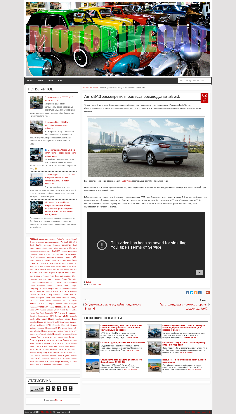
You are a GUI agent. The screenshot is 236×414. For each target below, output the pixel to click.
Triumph (73, 356)
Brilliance (38, 276)
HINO (69, 301)
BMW (45, 272)
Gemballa (56, 295)
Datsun (73, 282)
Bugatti (46, 276)
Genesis (64, 295)
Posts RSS (190, 412)
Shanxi (61, 346)
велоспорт (40, 242)
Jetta (74, 310)
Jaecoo (43, 310)
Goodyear (40, 298)
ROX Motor (60, 343)
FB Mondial (47, 292)
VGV (46, 362)
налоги (41, 251)
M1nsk (32, 325)
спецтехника (45, 254)
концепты (66, 245)
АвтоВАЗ (34, 239)
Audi (64, 266)
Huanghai (73, 304)
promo (41, 340)
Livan (55, 322)
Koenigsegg (71, 313)
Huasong (33, 307)
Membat (41, 328)
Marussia (56, 325)
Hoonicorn (59, 304)
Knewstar (61, 313)
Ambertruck (63, 263)
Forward (33, 295)
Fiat (61, 291)
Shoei (66, 346)
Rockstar (39, 343)
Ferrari (55, 292)
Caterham (33, 279)
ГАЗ (61, 242)
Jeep (56, 310)
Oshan (49, 337)
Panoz (66, 337)
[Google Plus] (208, 292)
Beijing (43, 269)
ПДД (58, 251)
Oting (55, 337)
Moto (40, 81)
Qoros (48, 340)
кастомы (47, 245)
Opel (39, 337)
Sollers (74, 350)
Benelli (66, 269)
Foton (39, 295)
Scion (50, 346)
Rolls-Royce (49, 343)
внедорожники (51, 242)
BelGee (56, 269)
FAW (39, 292)
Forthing (73, 292)
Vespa (41, 362)
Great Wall (50, 298)
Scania (44, 346)
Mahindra (41, 325)
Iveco (32, 310)
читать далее (132, 337)
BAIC (74, 266)
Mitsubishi (38, 331)
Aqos (37, 266)
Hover (66, 304)
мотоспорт (34, 251)
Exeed (32, 292)
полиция (64, 251)
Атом (68, 239)
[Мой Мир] (200, 292)
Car (60, 81)
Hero (63, 301)
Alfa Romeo (47, 263)
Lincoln (40, 322)
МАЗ (56, 248)
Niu (60, 334)
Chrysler (33, 282)
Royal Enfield (71, 343)
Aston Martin (56, 266)
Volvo (74, 361)
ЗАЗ (66, 242)
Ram (53, 340)
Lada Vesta (126, 181)
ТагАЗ (32, 257)
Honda (33, 304)
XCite (41, 365)
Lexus (67, 319)
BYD (61, 276)
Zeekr (54, 365)
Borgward (60, 273)
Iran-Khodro (65, 307)
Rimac (32, 343)
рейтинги (72, 251)
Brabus (68, 273)
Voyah (32, 365)
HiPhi (74, 301)
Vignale (52, 362)
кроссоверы (35, 248)
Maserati (65, 325)
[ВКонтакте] (187, 292)
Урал (32, 260)
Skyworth (53, 350)
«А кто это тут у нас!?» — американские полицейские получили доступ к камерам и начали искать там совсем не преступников (58, 208)
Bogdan (52, 273)
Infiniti (57, 307)
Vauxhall (66, 359)
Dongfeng (34, 288)
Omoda (33, 337)
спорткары (58, 254)
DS (40, 289)
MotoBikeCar (47, 412)
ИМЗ (75, 242)
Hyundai (40, 307)
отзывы (47, 251)
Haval (41, 301)
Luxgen (73, 322)
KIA (55, 313)
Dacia (52, 282)
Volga (57, 362)
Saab (32, 346)
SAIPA (38, 346)
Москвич (73, 248)
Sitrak (32, 350)
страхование (71, 254)
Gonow (32, 298)
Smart (60, 349)
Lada (99, 284)
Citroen (40, 282)
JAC (37, 310)
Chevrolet (72, 279)
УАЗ (75, 257)
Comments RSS (204, 412)
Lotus (67, 322)
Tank (74, 352)
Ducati (44, 289)
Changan (48, 279)
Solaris (67, 350)
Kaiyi (42, 313)
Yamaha (47, 365)
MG (75, 328)
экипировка (56, 260)
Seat (55, 346)
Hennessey (56, 301)
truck (38, 358)
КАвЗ (32, 245)
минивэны (63, 248)
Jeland (62, 310)
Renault (66, 340)
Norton (74, 334)
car (94, 284)
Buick (52, 276)
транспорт (59, 257)
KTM (51, 316)
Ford (67, 291)
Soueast (33, 352)
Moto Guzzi (63, 331)
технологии (40, 257)
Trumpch (45, 359)
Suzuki (63, 352)
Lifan (74, 319)
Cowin (46, 283)
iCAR (47, 307)
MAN (48, 325)
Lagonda (73, 316)
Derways (50, 285)
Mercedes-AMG (51, 328)
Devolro (59, 285)
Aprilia (32, 266)
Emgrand (52, 289)
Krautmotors (43, 316)
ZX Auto (65, 365)
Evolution (73, 289)
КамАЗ (38, 245)
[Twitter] (191, 292)
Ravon (59, 340)
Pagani (60, 337)
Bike (50, 81)
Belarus (49, 269)
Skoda (38, 349)
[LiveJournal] (204, 292)
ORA (44, 337)
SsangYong (42, 352)
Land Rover (48, 319)
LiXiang (60, 322)
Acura (39, 263)
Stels (50, 352)
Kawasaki (49, 313)
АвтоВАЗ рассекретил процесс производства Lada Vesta (132, 96)
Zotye (59, 365)
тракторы (50, 257)
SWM (69, 352)
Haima (58, 298)
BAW (37, 269)
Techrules (45, 356)
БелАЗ (74, 239)
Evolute (66, 289)
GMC (74, 295)
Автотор (52, 239)
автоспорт (43, 239)
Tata (31, 356)
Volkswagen (65, 361)
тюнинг (68, 257)
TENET (53, 356)
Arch (41, 266)
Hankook (66, 298)
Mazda (73, 325)
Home (29, 81)
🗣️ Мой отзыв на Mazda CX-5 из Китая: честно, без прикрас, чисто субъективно (60, 153)
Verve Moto (34, 362)
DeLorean (41, 285)
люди (50, 248)
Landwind (59, 319)
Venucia (73, 359)
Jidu (37, 313)
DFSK (66, 285)
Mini (31, 331)
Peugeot (73, 337)
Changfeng (57, 279)
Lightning (33, 322)
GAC (44, 295)
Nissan (55, 334)
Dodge (74, 285)
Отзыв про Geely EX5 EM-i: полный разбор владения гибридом (57, 125)
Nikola (49, 334)
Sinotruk (73, 346)
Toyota (66, 355)
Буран (32, 242)
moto (56, 331)
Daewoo (58, 282)
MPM (71, 331)
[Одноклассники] (195, 292)
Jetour (68, 310)
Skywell (45, 350)
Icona (52, 307)
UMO (60, 359)
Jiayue (32, 313)
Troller (32, 359)
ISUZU (74, 307)
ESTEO (59, 289)
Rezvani (73, 340)
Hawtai (48, 301)
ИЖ (70, 242)
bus (57, 276)
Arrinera (47, 266)
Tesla (59, 356)
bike (40, 272)
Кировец (56, 245)
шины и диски (43, 260)
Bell (61, 269)
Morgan (50, 331)
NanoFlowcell (41, 334)
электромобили (69, 260)
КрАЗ (75, 245)
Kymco (58, 316)
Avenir (69, 266)
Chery (64, 279)
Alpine (55, 263)
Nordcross (67, 334)
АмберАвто (61, 239)
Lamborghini (35, 319)
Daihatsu (66, 283)
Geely (49, 294)
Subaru (56, 352)
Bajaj (32, 269)
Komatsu (33, 316)
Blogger (58, 400)
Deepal (32, 285)
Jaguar (50, 310)
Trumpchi (53, 359)
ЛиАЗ (44, 248)
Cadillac (67, 276)
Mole (45, 331)
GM (70, 295)
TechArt (37, 356)
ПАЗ (54, 251)
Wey (37, 365)
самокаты (33, 254)
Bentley (73, 269)
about (33, 263)
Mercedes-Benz (65, 328)
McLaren (33, 328)
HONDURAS (42, 304)
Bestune (33, 273)
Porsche (33, 340)
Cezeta (41, 279)
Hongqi (51, 304)
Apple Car (73, 263)
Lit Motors (48, 322)
